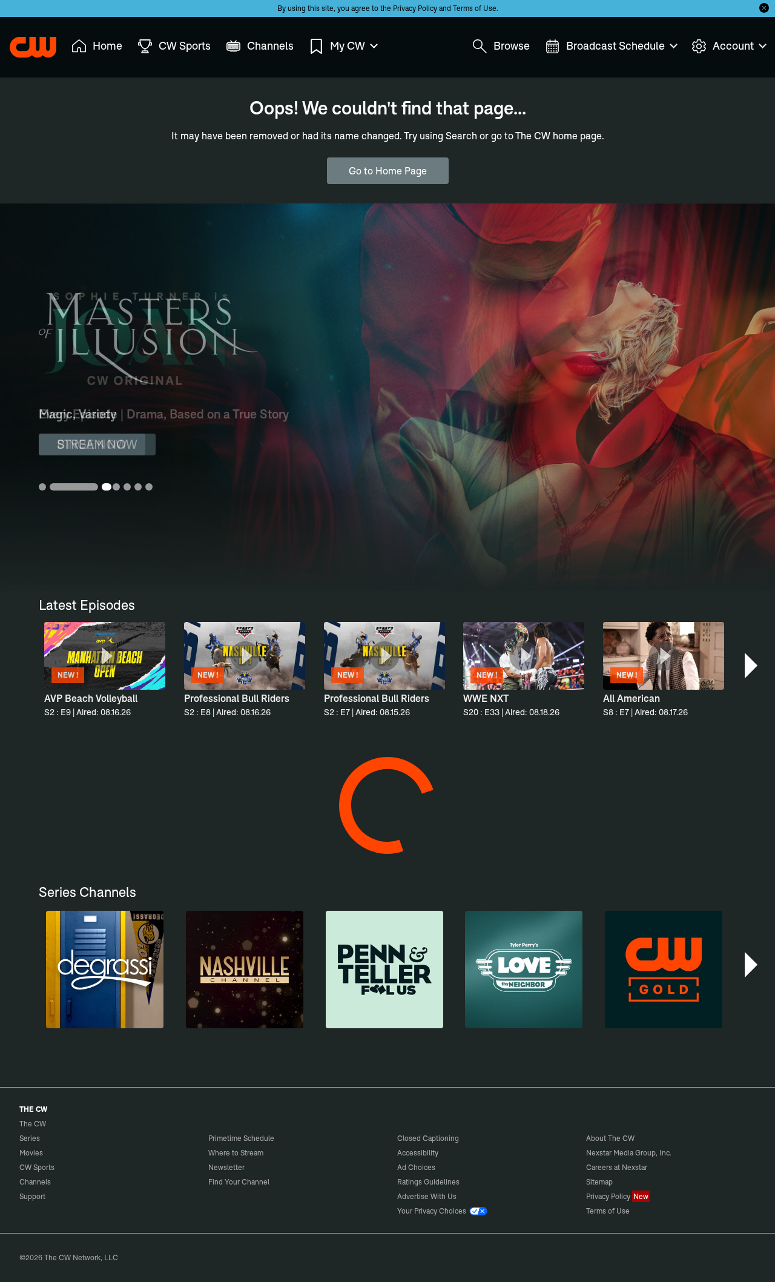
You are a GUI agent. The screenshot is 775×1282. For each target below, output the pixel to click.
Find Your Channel (238, 1181)
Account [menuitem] (733, 46)
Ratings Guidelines (428, 1181)
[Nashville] (244, 969)
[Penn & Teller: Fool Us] (384, 969)
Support (32, 1196)
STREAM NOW (97, 444)
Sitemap (599, 1181)
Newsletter (226, 1167)
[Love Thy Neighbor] (523, 969)
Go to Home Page (388, 171)
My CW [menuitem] (347, 46)
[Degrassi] (104, 969)
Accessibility (417, 1152)
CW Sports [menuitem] (185, 46)
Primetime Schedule (241, 1138)
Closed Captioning (428, 1138)
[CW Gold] (663, 969)
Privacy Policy (415, 8)
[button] (752, 665)
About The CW (610, 1138)
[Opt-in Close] (764, 8)
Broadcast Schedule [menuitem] (615, 46)
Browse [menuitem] (511, 46)
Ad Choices (416, 1167)
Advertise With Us (427, 1196)
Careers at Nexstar (616, 1167)
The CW (25, 43)
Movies (31, 1152)
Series (29, 1138)
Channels (35, 1181)
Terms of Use (474, 8)
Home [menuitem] (107, 46)
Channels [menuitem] (270, 46)
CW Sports (36, 1167)
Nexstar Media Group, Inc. (628, 1152)
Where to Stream (235, 1152)
